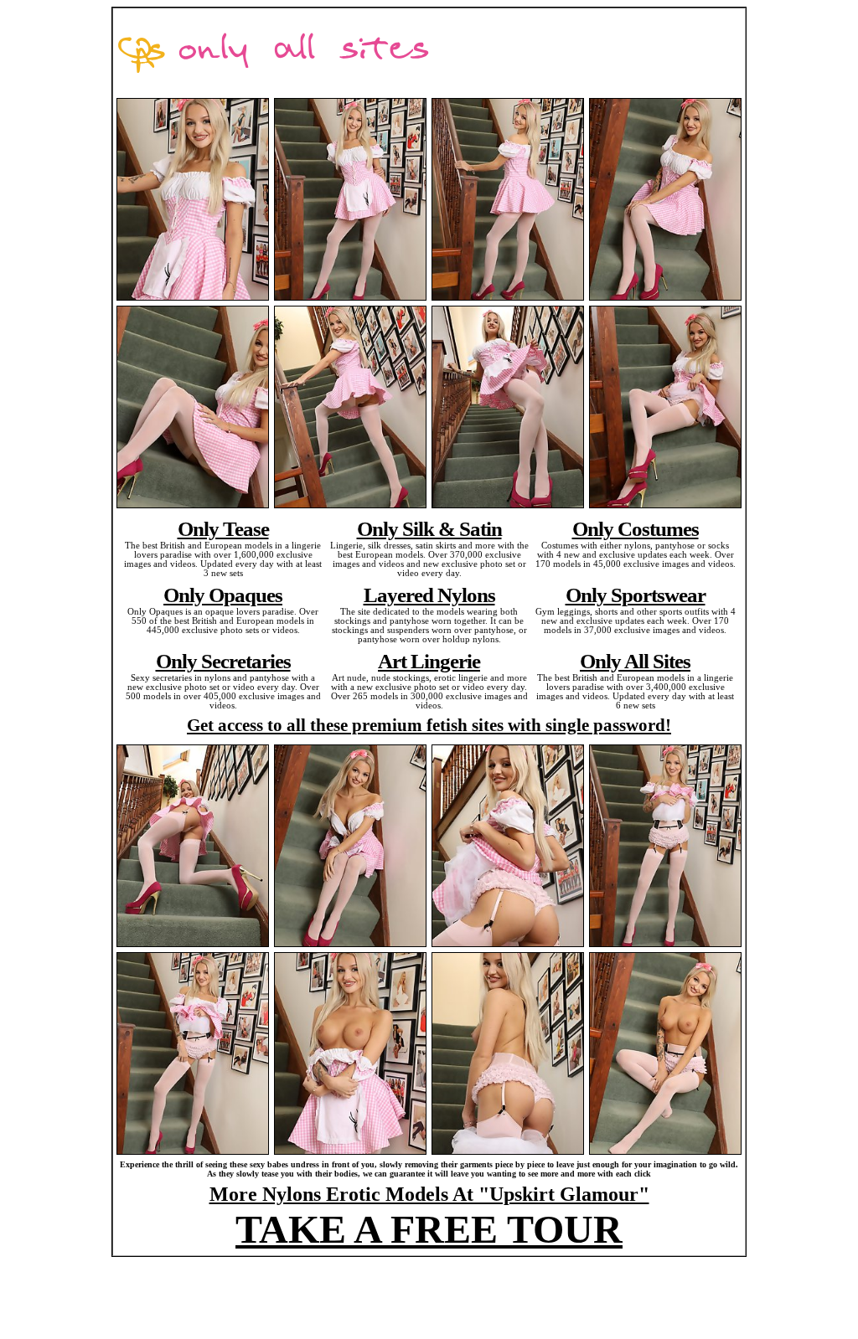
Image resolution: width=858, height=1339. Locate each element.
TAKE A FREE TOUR (429, 1229)
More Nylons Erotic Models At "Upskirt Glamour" (429, 1194)
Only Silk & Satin (429, 528)
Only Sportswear (636, 594)
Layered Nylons (429, 594)
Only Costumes (635, 528)
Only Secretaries (223, 660)
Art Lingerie (429, 660)
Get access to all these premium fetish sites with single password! (429, 725)
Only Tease (223, 528)
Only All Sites (635, 660)
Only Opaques (222, 594)
